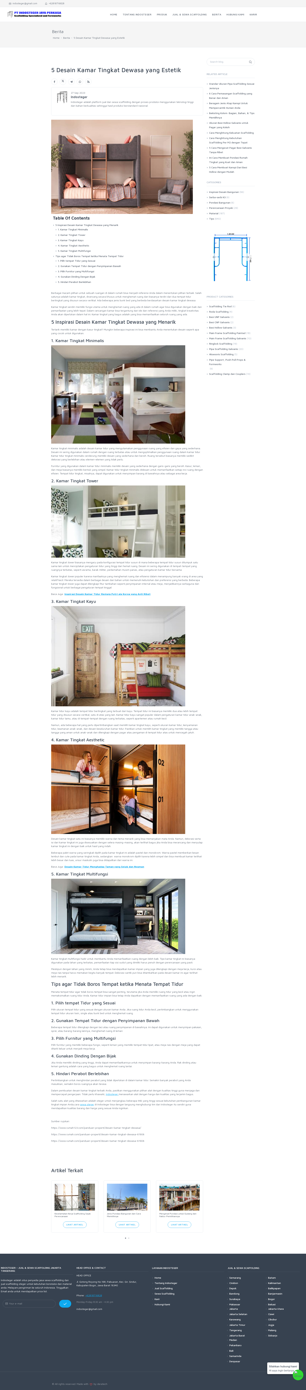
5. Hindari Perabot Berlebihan (74, 281)
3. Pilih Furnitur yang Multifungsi (76, 271)
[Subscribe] (65, 1304)
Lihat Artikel (74, 1224)
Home (56, 37)
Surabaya (234, 1299)
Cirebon (233, 1282)
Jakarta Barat (237, 1335)
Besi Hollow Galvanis (220, 327)
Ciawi (271, 1314)
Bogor (271, 1299)
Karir (157, 1299)
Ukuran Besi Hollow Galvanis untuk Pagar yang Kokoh (228, 125)
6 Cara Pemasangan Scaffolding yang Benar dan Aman (230, 95)
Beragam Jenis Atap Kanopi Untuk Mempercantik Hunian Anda (228, 105)
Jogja (271, 1324)
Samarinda (235, 1355)
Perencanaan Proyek (221, 207)
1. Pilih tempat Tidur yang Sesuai (76, 260)
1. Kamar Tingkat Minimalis (73, 229)
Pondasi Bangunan (219, 202)
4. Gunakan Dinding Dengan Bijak (76, 276)
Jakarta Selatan (238, 1314)
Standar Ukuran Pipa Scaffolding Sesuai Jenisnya (231, 86)
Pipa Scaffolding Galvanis (223, 348)
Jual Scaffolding (164, 1288)
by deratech (99, 1383)
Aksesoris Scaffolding (221, 354)
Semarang (235, 1277)
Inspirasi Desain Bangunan (224, 191)
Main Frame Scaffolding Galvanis (227, 338)
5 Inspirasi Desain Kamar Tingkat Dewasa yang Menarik (86, 224)
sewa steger (87, 1104)
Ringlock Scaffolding (220, 343)
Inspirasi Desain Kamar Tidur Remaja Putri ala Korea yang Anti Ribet (107, 593)
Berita (66, 37)
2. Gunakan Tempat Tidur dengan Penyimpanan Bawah (89, 265)
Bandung (234, 1293)
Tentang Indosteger (166, 1282)
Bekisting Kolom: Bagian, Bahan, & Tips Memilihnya (231, 115)
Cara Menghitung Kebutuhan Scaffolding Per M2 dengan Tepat (228, 140)
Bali (231, 1350)
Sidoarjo (272, 1335)
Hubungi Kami (162, 1304)
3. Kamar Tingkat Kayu (71, 240)
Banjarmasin (275, 1293)
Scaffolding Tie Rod (220, 306)
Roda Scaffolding (219, 311)
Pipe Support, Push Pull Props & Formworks (227, 362)
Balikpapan (274, 1288)
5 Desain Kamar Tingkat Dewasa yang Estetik (99, 37)
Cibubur (272, 1319)
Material (213, 213)
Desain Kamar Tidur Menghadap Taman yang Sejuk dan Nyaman (104, 866)
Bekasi (272, 1304)
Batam (272, 1277)
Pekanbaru (235, 1345)
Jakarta (233, 1308)
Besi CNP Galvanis (219, 322)
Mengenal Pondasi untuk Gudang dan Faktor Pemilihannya (177, 1215)
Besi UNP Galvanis (219, 316)
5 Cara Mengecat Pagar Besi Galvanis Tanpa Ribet (230, 150)
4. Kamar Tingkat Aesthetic (73, 245)
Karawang (235, 1319)
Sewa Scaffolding (164, 1293)
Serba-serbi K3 (217, 197)
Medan (233, 1339)
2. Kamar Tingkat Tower (71, 234)
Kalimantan (274, 1282)
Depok (232, 1288)
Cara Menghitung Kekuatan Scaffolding (231, 132)
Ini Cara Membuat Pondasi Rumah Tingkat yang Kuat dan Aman (228, 160)
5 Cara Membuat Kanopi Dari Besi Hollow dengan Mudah (228, 169)
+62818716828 (55, 3)
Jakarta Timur (237, 1324)
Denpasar (234, 1361)
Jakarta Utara (276, 1308)
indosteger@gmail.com (24, 3)
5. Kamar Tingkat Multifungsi (74, 250)
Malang (272, 1330)
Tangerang (235, 1330)
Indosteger (112, 1094)
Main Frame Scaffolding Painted (227, 333)
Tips (211, 218)
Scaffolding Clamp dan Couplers (227, 373)
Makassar (234, 1304)
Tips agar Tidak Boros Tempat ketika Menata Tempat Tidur (89, 256)
